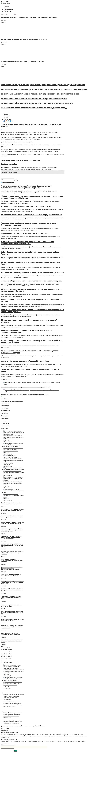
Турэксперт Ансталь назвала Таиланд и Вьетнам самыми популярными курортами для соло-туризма (26, 187)
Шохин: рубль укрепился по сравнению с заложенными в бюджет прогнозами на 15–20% (12, 613)
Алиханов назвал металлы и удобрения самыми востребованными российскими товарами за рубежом (12, 530)
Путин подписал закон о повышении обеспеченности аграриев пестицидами (37, 98)
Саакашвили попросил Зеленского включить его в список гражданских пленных (26, 331)
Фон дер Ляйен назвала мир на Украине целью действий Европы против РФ (24, 39)
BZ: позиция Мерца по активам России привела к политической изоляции (29, 321)
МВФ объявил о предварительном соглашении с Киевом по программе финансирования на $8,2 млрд (32, 197)
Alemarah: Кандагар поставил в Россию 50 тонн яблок (25, 361)
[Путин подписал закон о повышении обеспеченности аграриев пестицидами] (13, 469)
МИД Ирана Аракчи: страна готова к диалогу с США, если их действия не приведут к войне (32, 341)
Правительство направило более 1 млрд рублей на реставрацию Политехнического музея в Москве (12, 568)
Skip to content (5, 1)
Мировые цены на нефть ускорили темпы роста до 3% (24, 233)
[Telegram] (8, 121)
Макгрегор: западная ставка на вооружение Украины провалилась (10, 634)
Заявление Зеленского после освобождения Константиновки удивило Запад (37, 108)
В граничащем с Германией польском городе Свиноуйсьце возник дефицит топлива (11, 597)
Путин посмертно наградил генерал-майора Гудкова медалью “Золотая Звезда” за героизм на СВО (12, 683)
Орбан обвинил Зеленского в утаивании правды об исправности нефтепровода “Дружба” (11, 590)
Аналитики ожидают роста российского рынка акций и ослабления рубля (22, 394)
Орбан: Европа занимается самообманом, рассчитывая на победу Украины (30, 253)
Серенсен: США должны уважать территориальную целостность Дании (30, 370)
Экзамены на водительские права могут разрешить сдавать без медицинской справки (12, 641)
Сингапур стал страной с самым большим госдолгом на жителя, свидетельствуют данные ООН (13, 671)
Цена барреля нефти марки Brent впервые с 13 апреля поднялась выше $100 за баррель (30, 352)
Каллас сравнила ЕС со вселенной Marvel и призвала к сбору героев (12, 620)
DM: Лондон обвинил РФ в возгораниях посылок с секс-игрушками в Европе (31, 263)
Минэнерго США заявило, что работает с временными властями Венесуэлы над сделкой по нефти (12, 627)
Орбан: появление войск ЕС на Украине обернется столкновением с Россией (31, 300)
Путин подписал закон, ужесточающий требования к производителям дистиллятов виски (43, 94)
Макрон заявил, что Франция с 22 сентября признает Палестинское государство (12, 523)
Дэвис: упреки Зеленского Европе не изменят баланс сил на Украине (11, 575)
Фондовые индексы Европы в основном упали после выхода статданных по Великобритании (29, 17)
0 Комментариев (7, 442)
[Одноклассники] (6, 121)
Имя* (15, 179)
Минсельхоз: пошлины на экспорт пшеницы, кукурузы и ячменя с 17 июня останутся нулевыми (11, 605)
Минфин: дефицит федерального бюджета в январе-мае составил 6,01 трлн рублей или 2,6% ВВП (12, 582)
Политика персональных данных (10, 732)
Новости (3, 22)
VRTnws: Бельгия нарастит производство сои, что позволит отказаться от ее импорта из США (27, 243)
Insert (15, 750)
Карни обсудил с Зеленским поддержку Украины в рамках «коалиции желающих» (12, 516)
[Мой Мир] (10, 121)
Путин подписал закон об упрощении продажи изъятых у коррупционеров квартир (40, 103)
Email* (16, 181)
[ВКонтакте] (4, 121)
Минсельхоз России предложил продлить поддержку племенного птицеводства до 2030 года (12, 545)
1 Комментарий (7, 676)
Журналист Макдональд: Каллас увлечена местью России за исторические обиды (12, 510)
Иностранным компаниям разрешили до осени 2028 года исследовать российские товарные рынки (48, 89)
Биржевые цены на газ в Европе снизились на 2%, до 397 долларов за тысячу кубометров (12, 553)
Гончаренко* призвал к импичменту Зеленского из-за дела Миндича (31, 281)
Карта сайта (4, 730)
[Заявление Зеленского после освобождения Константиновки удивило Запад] (13, 492)
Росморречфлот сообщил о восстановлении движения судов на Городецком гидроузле (29, 224)
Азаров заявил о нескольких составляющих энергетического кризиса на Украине (12, 560)
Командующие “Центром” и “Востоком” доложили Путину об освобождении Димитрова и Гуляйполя (11, 537)
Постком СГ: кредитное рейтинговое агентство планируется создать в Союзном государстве (32, 311)
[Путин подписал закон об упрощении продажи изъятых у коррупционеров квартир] (13, 480)
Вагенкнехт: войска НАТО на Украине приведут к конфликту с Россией (22, 61)
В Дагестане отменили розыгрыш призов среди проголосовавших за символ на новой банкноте (31, 290)
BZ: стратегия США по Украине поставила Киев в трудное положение (31, 215)
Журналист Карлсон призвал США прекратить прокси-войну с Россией (32, 273)
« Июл (2, 646)
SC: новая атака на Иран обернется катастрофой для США (26, 206)
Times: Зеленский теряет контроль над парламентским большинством (11, 503)
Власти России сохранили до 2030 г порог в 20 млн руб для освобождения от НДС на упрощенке (46, 85)
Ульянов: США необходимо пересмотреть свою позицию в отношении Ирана (22, 387)
